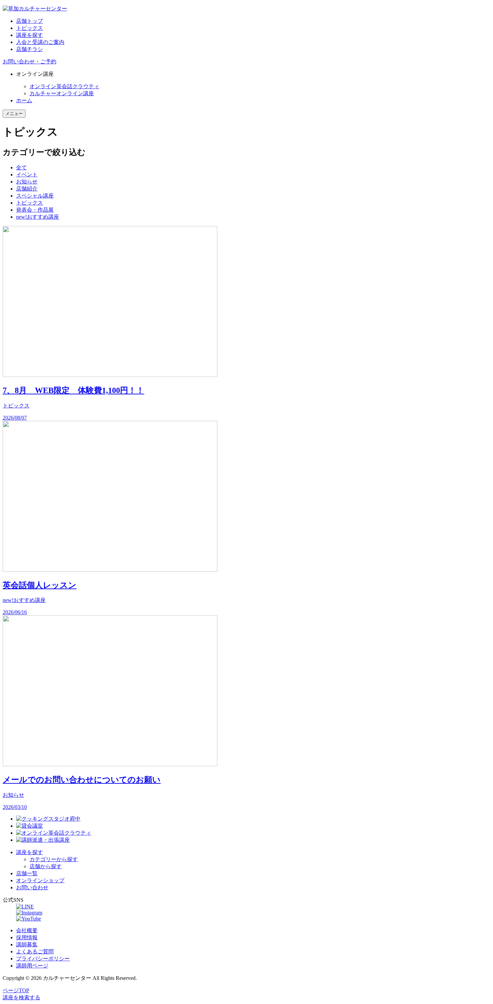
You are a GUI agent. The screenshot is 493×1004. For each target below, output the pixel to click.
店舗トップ (29, 21)
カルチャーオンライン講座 (62, 93)
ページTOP (16, 990)
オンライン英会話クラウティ (64, 86)
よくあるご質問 (35, 951)
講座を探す (29, 35)
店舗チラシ (29, 49)
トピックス (29, 28)
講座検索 (21, 997)
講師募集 (27, 944)
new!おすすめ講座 (37, 217)
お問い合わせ (32, 887)
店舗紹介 (27, 188)
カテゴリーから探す (54, 859)
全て (21, 167)
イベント (27, 174)
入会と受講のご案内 (40, 42)
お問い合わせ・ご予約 (29, 61)
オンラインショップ (40, 880)
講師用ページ (32, 965)
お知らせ (27, 181)
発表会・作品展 (35, 210)
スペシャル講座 (35, 196)
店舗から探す (46, 866)
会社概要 (27, 930)
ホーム (24, 100)
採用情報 (27, 937)
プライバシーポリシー (43, 958)
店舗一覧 (27, 873)
